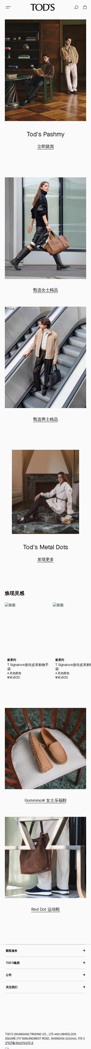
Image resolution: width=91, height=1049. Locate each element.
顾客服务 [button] (11, 951)
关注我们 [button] (11, 987)
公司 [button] (9, 975)
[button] (8, 7)
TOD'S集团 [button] (13, 963)
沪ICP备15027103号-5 (19, 1043)
